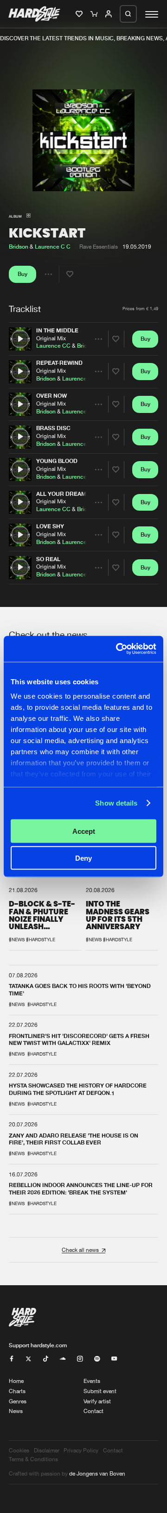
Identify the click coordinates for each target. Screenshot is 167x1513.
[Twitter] (28, 1359)
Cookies (19, 1450)
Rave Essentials (98, 246)
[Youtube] (114, 1359)
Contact (93, 1410)
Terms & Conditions (33, 1459)
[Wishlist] (80, 14)
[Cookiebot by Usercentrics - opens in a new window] (117, 649)
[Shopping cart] (94, 14)
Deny (83, 858)
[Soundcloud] (62, 1359)
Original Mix (51, 337)
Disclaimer (46, 1450)
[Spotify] (97, 1359)
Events (92, 1380)
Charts (17, 1391)
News (16, 1410)
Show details (116, 803)
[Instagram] (80, 1359)
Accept (83, 831)
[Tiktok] (45, 1359)
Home (16, 1380)
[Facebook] (11, 1359)
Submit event (100, 1391)
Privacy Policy (81, 1450)
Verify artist (97, 1401)
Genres (17, 1401)
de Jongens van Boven (97, 1473)
